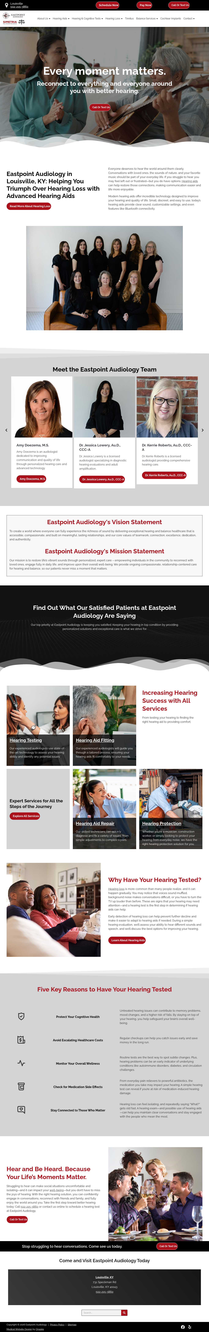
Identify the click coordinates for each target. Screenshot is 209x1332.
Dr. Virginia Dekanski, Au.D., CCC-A (167, 475)
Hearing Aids (60, 18)
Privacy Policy (57, 1324)
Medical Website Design (19, 1329)
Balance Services (146, 18)
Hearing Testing (26, 740)
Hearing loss (116, 888)
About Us (42, 18)
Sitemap (72, 1324)
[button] (6, 430)
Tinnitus (129, 18)
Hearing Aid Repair (95, 823)
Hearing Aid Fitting (95, 740)
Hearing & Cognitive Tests (86, 18)
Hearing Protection (161, 823)
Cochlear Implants (170, 18)
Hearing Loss (112, 18)
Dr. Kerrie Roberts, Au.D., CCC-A (102, 475)
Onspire (40, 1329)
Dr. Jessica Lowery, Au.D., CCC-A (40, 479)
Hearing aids (190, 181)
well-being (57, 1190)
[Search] (124, 1313)
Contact (187, 18)
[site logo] (13, 18)
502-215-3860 (19, 6)
